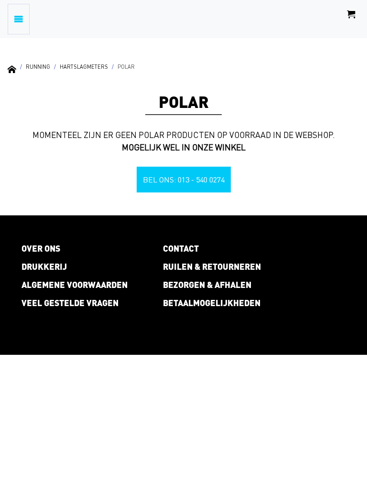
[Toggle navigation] (19, 19)
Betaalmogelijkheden (211, 303)
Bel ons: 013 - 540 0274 (184, 179)
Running (38, 67)
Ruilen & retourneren (212, 266)
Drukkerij (44, 266)
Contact (181, 248)
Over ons (41, 248)
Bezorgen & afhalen (207, 284)
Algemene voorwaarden (75, 284)
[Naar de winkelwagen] (351, 19)
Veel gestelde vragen (70, 303)
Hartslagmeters (84, 67)
